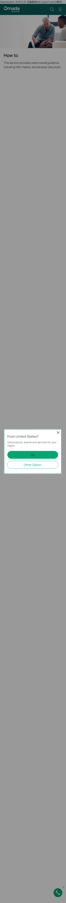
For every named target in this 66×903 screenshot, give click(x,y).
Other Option (32, 465)
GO (33, 455)
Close (58, 432)
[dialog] (33, 451)
